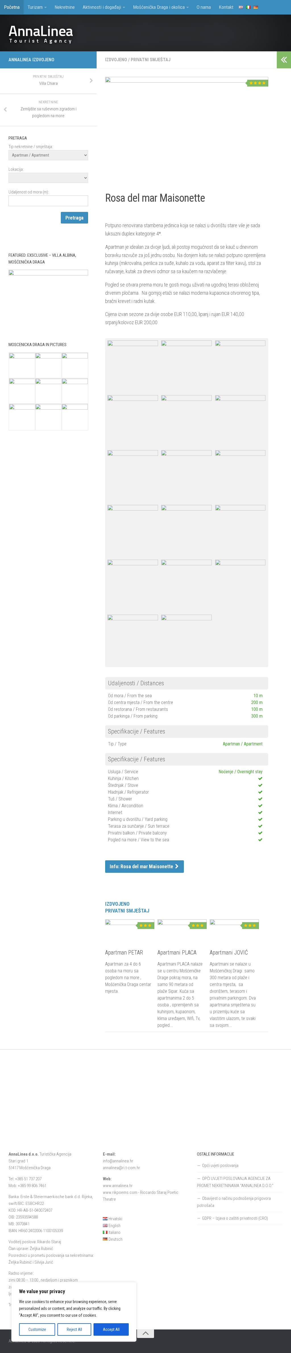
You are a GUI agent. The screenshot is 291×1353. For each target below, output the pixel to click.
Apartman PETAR (124, 952)
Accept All (111, 1329)
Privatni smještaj (151, 59)
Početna (12, 7)
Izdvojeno (116, 59)
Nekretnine (65, 7)
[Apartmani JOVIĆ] (234, 930)
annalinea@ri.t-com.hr (121, 1167)
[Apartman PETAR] (129, 930)
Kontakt (226, 7)
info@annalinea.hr (118, 1161)
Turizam (35, 7)
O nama (204, 7)
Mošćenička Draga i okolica (159, 7)
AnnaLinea (41, 30)
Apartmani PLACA (176, 952)
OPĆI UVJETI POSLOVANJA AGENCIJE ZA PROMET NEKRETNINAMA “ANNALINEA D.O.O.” (235, 1182)
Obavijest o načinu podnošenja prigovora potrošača (234, 1202)
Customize (37, 1329)
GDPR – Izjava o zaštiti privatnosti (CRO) (235, 1218)
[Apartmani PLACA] (182, 930)
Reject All (74, 1329)
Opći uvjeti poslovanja (220, 1165)
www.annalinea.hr (118, 1185)
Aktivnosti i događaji (102, 7)
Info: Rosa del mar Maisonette (142, 866)
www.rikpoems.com (120, 1192)
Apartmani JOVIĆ (229, 952)
